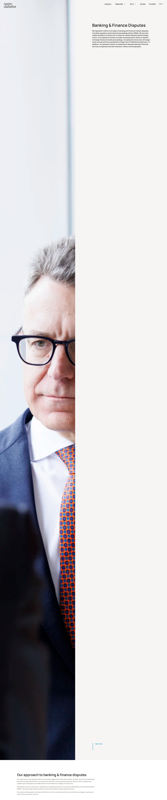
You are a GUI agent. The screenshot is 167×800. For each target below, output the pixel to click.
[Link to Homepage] (10, 5)
